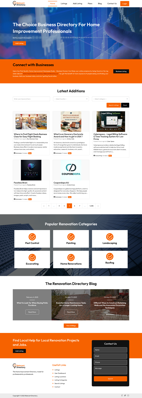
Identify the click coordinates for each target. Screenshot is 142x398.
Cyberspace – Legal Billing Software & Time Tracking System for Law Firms (110, 136)
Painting (71, 243)
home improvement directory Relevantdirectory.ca (40, 74)
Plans (90, 3)
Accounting (98, 155)
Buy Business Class (32, 139)
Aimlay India (70, 139)
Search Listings (114, 105)
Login (124, 3)
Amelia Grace (71, 185)
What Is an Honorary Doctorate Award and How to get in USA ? (68, 135)
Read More (32, 312)
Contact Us (112, 3)
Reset (125, 105)
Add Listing (77, 3)
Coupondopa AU (61, 182)
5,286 (91, 206)
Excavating (32, 263)
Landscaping (110, 243)
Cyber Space (110, 141)
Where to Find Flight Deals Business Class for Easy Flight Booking (30, 135)
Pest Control (32, 243)
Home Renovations (71, 263)
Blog (100, 3)
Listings (64, 3)
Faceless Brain (20, 182)
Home (52, 3)
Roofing (109, 262)
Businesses (18, 153)
